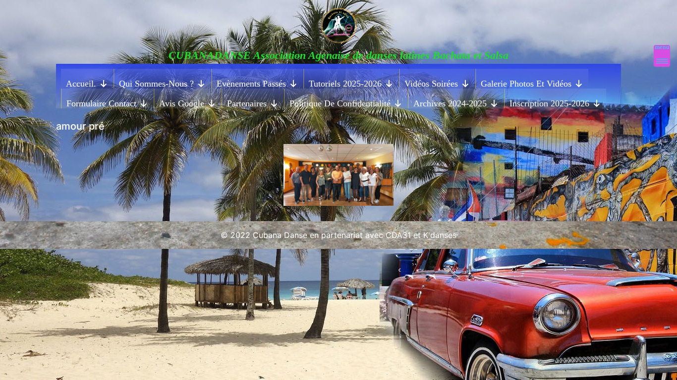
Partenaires (247, 103)
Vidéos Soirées (431, 84)
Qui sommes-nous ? (156, 84)
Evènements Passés (251, 84)
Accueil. (81, 84)
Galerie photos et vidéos (526, 84)
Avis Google (181, 103)
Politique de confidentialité (340, 103)
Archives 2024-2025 (450, 103)
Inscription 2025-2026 (549, 103)
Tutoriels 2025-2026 (345, 84)
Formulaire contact (101, 103)
